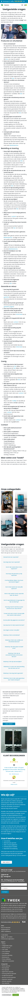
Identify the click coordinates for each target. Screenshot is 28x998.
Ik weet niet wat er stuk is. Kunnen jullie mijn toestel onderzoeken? (14, 614)
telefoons (16, 916)
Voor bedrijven (5, 953)
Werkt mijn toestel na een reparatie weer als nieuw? (14, 594)
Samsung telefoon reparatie (9, 973)
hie (14, 228)
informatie (19, 314)
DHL (22, 161)
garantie (6, 297)
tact (17, 322)
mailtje (14, 401)
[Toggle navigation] (22, 5)
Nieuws (4, 943)
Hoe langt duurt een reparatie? (11, 562)
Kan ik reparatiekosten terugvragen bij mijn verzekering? (14, 601)
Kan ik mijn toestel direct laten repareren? (14, 567)
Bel (11, 1)
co (14, 322)
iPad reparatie (5, 968)
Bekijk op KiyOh (14, 784)
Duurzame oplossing (7, 955)
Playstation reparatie (7, 979)
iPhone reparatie (6, 966)
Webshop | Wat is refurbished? (11, 635)
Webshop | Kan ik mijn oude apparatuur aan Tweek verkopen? (14, 679)
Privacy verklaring (6, 959)
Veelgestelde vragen (7, 945)
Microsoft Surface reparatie (9, 977)
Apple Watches (9, 916)
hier (7, 59)
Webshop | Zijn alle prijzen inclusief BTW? (14, 647)
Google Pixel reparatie (7, 975)
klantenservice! (22, 871)
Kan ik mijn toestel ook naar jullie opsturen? (14, 587)
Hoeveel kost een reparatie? (11, 557)
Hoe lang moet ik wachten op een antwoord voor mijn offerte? (14, 607)
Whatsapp (6, 1)
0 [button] (26, 5)
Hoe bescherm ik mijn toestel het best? (13, 625)
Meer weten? (9, 724)
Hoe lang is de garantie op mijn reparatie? (14, 574)
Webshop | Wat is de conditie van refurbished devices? (14, 640)
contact (13, 216)
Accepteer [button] (15, 995)
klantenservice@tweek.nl (8, 939)
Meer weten (6, 862)
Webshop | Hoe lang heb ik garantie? (13, 673)
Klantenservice (5, 957)
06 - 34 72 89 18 (8, 937)
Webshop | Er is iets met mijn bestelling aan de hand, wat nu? (14, 667)
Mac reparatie (5, 969)
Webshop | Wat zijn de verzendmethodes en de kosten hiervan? (14, 655)
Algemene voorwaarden (8, 961)
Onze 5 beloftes (6, 951)
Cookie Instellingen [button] (7, 995)
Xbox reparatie (5, 983)
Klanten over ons (6, 947)
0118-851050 (5, 935)
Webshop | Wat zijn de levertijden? (12, 661)
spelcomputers (22, 916)
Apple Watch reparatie (7, 971)
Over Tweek (5, 949)
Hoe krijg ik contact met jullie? (11, 630)
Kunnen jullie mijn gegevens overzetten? (14, 620)
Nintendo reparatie (6, 981)
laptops (4, 918)
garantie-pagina (9, 307)
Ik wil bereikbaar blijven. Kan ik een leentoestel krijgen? (14, 581)
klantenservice (14, 145)
